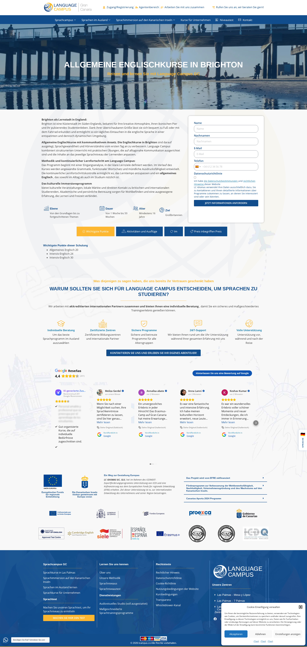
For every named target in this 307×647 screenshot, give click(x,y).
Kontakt (247, 20)
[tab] (95, 231)
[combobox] (197, 166)
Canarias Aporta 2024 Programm (203, 502)
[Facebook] (215, 623)
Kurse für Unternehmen (196, 20)
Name (198, 123)
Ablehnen (260, 634)
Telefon (199, 161)
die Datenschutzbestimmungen (221, 180)
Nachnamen (202, 135)
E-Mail (198, 148)
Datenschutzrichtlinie (208, 173)
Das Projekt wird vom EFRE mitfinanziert (208, 481)
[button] (300, 607)
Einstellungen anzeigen (287, 634)
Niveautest (226, 20)
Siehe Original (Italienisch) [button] (154, 427)
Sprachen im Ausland (95, 20)
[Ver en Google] (100, 392)
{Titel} (256, 641)
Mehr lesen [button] (103, 422)
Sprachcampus (64, 20)
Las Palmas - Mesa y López (234, 598)
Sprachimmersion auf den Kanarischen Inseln (144, 20)
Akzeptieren (236, 634)
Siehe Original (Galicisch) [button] (111, 427)
